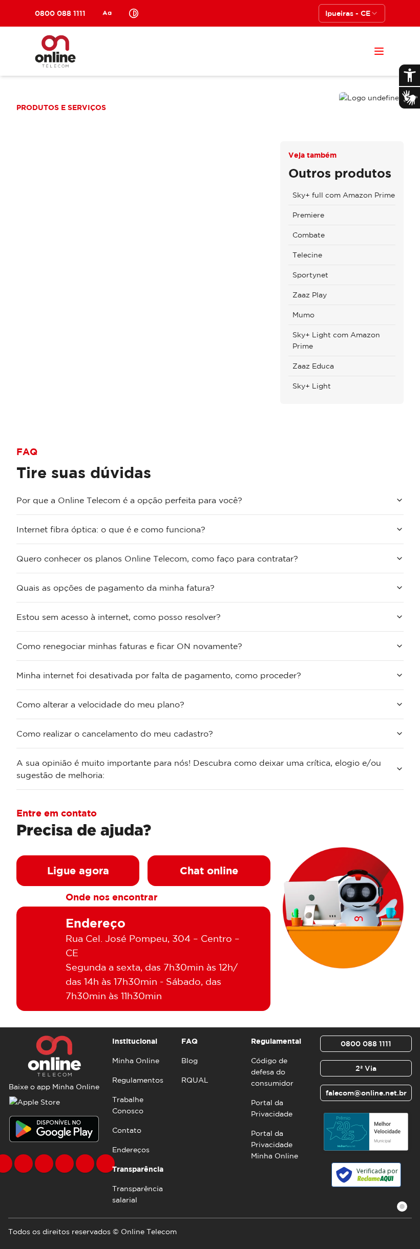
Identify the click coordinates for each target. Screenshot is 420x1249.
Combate (308, 235)
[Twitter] (44, 1163)
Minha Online (135, 1061)
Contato (126, 1130)
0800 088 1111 (366, 1044)
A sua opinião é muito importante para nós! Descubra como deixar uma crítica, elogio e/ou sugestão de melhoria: (198, 769)
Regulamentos (137, 1080)
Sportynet (310, 275)
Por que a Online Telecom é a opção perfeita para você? (129, 500)
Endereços (131, 1150)
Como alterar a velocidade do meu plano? (100, 704)
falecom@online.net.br (366, 1093)
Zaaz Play (309, 295)
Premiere (308, 215)
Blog (189, 1061)
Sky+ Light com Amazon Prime (336, 340)
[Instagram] (23, 1163)
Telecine (307, 255)
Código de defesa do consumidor (272, 1072)
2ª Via (365, 1068)
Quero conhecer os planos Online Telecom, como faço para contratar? (157, 558)
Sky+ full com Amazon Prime (343, 195)
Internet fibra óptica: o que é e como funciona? (110, 529)
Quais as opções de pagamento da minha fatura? (115, 587)
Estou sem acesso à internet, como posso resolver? (118, 616)
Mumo (303, 315)
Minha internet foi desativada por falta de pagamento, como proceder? (158, 675)
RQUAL (194, 1080)
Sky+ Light (311, 386)
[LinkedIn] (105, 1163)
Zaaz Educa (313, 366)
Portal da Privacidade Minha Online (274, 1144)
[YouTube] (64, 1163)
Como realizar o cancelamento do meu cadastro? (114, 733)
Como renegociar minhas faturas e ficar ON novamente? (129, 646)
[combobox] (352, 13)
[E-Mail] (85, 1163)
